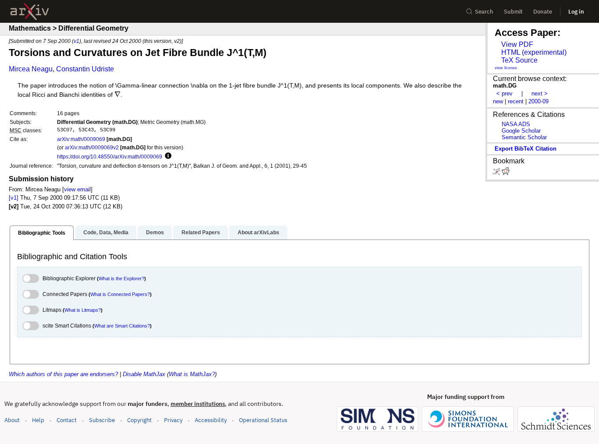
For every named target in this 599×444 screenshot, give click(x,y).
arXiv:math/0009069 (81, 139)
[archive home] (30, 11)
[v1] (13, 197)
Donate (542, 11)
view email (77, 189)
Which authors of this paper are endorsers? (63, 374)
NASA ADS (516, 124)
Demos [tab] (155, 232)
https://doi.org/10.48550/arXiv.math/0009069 (109, 156)
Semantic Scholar (524, 137)
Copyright (139, 420)
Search (484, 11)
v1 (76, 41)
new (498, 101)
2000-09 (538, 101)
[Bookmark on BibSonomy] (497, 173)
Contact (67, 420)
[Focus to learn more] (166, 156)
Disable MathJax (144, 374)
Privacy (173, 420)
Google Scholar (521, 130)
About (12, 420)
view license (506, 68)
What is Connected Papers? (120, 294)
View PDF (517, 44)
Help (38, 420)
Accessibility (211, 420)
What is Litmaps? (82, 310)
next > (539, 93)
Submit (513, 11)
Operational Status (263, 420)
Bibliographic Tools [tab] (41, 233)
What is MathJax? (192, 374)
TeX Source (519, 60)
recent (516, 101)
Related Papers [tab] (201, 232)
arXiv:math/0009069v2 (92, 147)
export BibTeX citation (525, 148)
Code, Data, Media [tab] (105, 232)
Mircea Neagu (31, 69)
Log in (576, 11)
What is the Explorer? (121, 278)
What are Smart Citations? (122, 325)
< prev (504, 93)
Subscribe (102, 420)
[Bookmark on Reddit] (506, 173)
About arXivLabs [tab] (258, 232)
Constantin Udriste (85, 69)
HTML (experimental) (534, 52)
